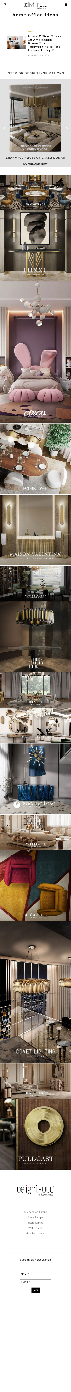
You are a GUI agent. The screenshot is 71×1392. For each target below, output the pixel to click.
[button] (66, 128)
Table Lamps (35, 1222)
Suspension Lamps (35, 1212)
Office (30, 31)
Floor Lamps (35, 1217)
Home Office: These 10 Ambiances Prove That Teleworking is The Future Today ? (45, 43)
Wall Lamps (35, 1228)
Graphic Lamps (35, 1233)
